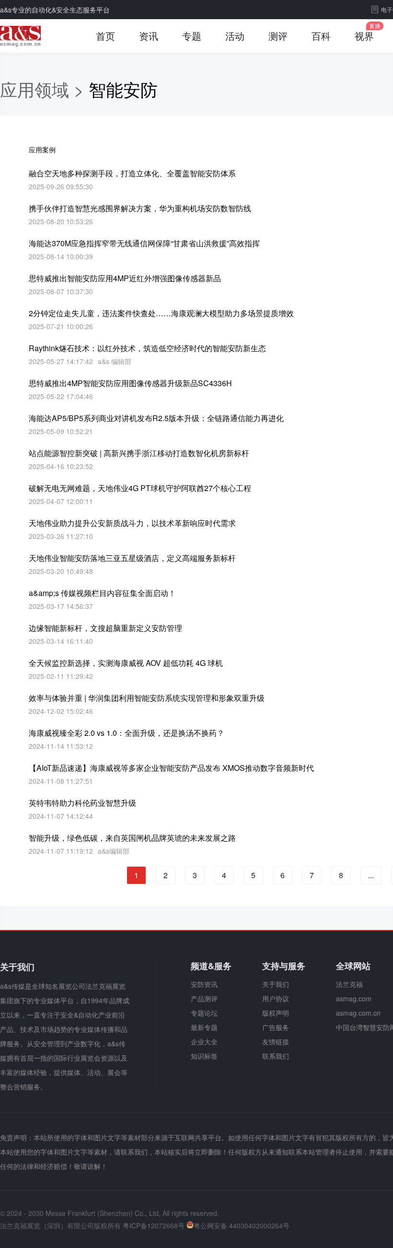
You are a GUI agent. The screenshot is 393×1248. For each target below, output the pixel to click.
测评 (278, 36)
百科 (321, 36)
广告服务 (275, 1027)
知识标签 (204, 1056)
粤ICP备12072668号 (154, 1225)
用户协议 (275, 998)
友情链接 (275, 1041)
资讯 (148, 36)
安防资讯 (204, 984)
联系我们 (275, 1056)
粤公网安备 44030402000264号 (241, 1225)
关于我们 (275, 984)
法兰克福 (349, 984)
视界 (364, 36)
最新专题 (204, 1027)
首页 (105, 36)
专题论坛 (204, 1013)
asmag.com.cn (358, 1013)
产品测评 (204, 998)
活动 (234, 36)
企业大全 (204, 1041)
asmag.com (353, 998)
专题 (191, 36)
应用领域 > (44, 89)
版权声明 (275, 1013)
